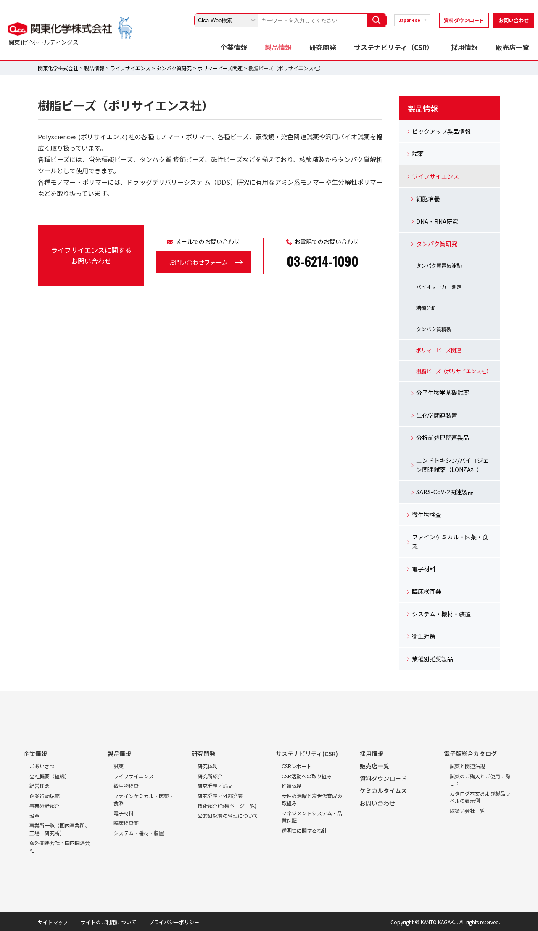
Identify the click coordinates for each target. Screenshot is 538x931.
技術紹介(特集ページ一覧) (227, 805)
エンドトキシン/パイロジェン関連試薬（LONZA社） (452, 465)
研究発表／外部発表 (220, 795)
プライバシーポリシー (174, 922)
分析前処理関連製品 (442, 437)
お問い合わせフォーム (198, 262)
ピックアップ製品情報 (441, 131)
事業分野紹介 (44, 805)
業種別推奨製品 (432, 659)
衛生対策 (423, 636)
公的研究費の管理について (228, 815)
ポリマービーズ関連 (220, 68)
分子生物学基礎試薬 (442, 392)
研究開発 (322, 47)
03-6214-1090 (323, 261)
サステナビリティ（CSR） (393, 47)
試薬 (418, 153)
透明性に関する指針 (304, 830)
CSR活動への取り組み (307, 776)
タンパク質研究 (174, 68)
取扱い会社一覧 (467, 810)
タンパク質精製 (433, 328)
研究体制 (208, 765)
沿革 (34, 815)
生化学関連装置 (436, 415)
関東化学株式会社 (58, 68)
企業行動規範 (44, 795)
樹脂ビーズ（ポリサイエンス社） (453, 370)
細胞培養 (428, 198)
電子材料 (423, 569)
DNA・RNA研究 (437, 221)
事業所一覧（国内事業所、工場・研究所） (59, 829)
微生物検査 (426, 514)
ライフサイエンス (130, 68)
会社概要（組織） (49, 776)
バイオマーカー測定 (439, 286)
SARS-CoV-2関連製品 (445, 492)
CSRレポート (296, 765)
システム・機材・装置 (441, 614)
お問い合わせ (513, 20)
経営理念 (39, 785)
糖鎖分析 (426, 307)
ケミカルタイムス (383, 790)
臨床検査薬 (426, 591)
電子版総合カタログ (470, 753)
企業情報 (233, 47)
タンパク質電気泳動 (439, 265)
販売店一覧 (512, 47)
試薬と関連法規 (467, 765)
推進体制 (292, 785)
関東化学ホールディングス (43, 42)
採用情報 (464, 47)
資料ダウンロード (464, 20)
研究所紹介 (210, 776)
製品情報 (278, 47)
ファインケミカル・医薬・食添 (450, 541)
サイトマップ (53, 922)
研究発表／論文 (215, 785)
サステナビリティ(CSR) (307, 753)
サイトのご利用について (108, 922)
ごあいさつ (42, 765)
